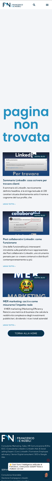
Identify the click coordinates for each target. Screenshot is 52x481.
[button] (34, 5)
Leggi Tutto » (9, 204)
